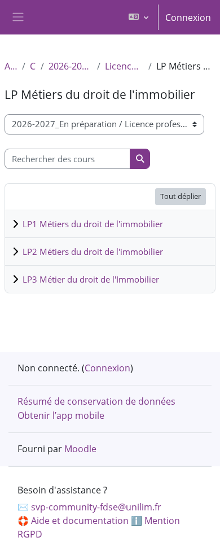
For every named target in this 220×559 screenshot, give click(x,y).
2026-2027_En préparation (71, 66)
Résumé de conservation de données (96, 401)
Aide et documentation (80, 520)
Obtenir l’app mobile (60, 415)
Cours (33, 66)
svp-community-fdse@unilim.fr (96, 507)
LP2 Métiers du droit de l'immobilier (93, 251)
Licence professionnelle (124, 66)
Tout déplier (180, 196)
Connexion (188, 17)
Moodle (80, 449)
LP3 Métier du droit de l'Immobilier (91, 279)
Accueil (11, 66)
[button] (138, 17)
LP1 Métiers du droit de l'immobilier (93, 223)
